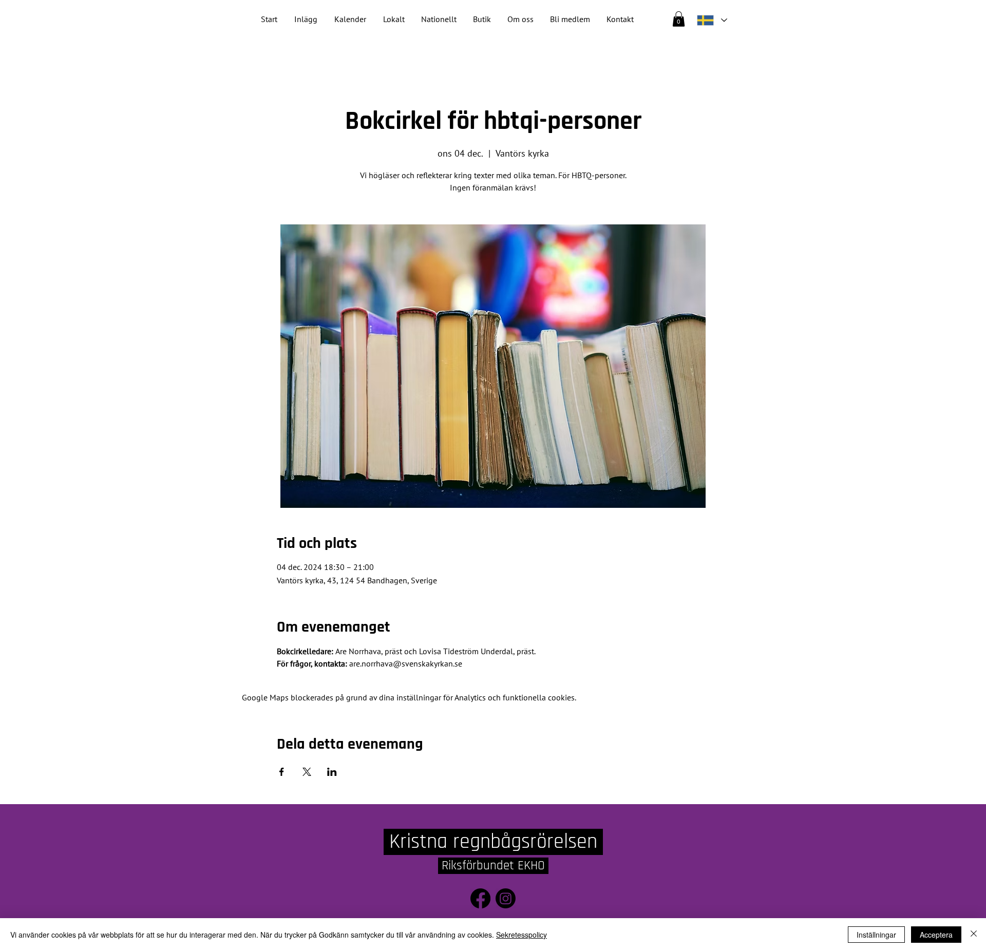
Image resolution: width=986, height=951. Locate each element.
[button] (439, 19)
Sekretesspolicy (521, 934)
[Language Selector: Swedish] (712, 20)
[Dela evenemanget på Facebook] (282, 772)
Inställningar (876, 934)
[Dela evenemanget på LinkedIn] (332, 772)
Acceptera (936, 934)
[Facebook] (480, 898)
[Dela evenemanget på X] (307, 772)
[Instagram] (506, 898)
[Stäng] (974, 934)
